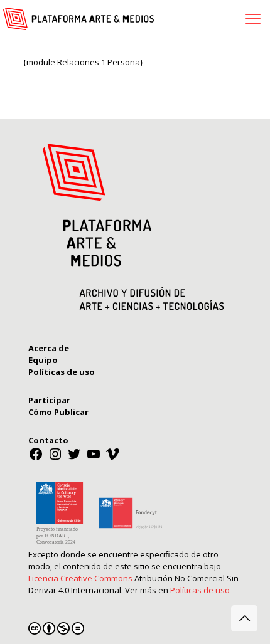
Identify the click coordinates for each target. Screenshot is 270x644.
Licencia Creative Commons (80, 578)
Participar (49, 400)
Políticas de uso (200, 590)
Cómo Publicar (58, 412)
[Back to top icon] (244, 618)
